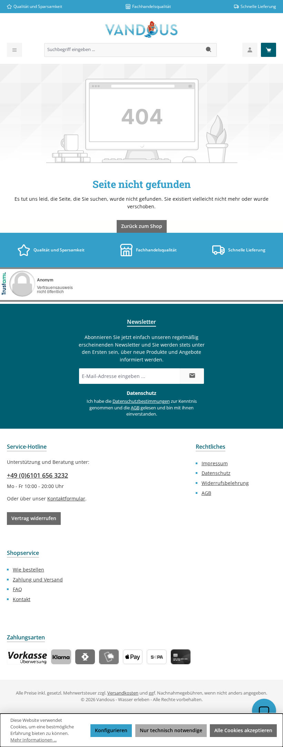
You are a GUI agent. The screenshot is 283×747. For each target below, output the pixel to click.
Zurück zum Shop (141, 226)
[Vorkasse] (27, 657)
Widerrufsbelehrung (225, 483)
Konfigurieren (111, 730)
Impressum (215, 463)
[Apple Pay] (133, 657)
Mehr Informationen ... (33, 740)
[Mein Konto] (249, 50)
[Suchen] (209, 50)
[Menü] (14, 50)
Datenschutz (216, 473)
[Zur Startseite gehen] (141, 29)
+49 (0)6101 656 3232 (37, 475)
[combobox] (123, 50)
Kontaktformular (66, 498)
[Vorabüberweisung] (156, 657)
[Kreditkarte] (180, 657)
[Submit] (192, 376)
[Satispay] (85, 657)
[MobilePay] (109, 657)
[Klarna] (61, 657)
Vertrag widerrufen (33, 518)
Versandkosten (122, 693)
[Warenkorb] (268, 50)
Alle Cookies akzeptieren (243, 730)
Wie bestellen (28, 569)
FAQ (17, 589)
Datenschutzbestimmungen (141, 401)
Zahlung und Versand (38, 579)
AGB (135, 408)
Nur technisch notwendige (171, 730)
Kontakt (21, 599)
